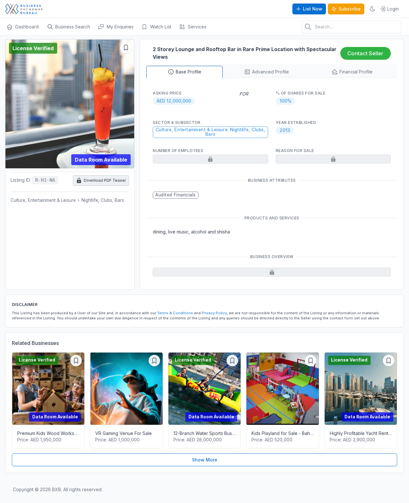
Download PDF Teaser (101, 179)
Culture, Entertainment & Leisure (43, 200)
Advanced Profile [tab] (270, 71)
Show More (204, 459)
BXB (56, 489)
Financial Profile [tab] (356, 71)
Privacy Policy (214, 313)
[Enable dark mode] (372, 9)
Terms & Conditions (175, 313)
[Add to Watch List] (126, 47)
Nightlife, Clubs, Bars (102, 200)
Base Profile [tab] (188, 71)
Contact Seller (365, 53)
